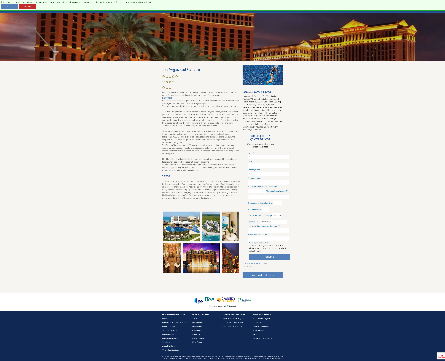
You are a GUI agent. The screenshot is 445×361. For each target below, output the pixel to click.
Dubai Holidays (168, 326)
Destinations (197, 323)
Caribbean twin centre (232, 326)
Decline (27, 6)
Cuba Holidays (168, 346)
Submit (269, 256)
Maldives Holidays (169, 334)
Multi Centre (197, 342)
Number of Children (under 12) (260, 216)
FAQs (255, 334)
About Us (196, 334)
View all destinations (170, 350)
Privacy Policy (198, 338)
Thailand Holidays (169, 330)
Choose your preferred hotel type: (260, 203)
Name (251, 153)
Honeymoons (197, 326)
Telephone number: (255, 178)
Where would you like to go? (277, 191)
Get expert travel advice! (262, 338)
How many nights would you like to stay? (264, 226)
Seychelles (166, 342)
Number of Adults (255, 209)
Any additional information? (258, 235)
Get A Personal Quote (261, 319)
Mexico (165, 319)
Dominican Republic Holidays (174, 323)
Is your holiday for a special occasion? (262, 187)
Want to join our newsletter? (259, 243)
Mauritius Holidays (170, 338)
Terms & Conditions (261, 326)
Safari (194, 319)
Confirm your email (255, 170)
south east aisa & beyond (233, 319)
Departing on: (253, 222)
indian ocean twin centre (233, 323)
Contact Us (197, 330)
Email (250, 161)
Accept (9, 6)
